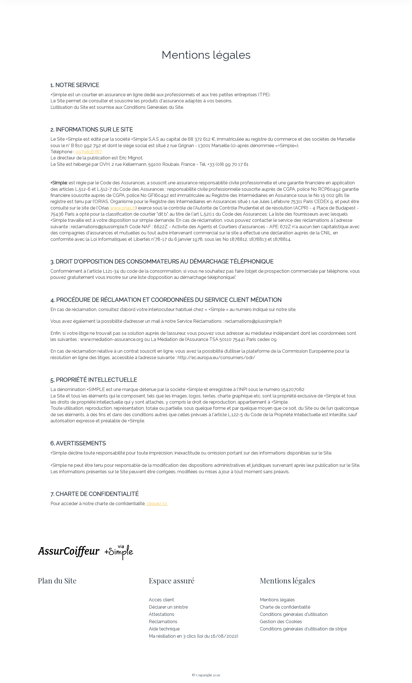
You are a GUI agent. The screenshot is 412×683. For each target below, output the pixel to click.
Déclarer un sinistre (168, 607)
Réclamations (163, 621)
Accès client (161, 599)
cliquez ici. (157, 503)
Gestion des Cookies (281, 621)
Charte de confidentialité (285, 607)
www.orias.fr (122, 208)
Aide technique (164, 629)
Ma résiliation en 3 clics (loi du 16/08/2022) (193, 636)
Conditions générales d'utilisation (294, 614)
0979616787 (88, 151)
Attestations (161, 614)
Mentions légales (277, 599)
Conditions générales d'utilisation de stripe (303, 629)
